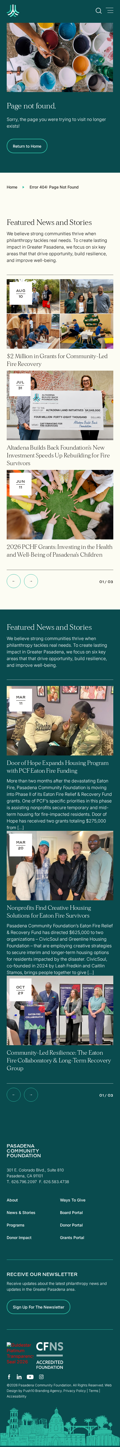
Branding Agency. (49, 1391)
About (12, 1200)
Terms (93, 1391)
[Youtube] (30, 1376)
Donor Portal (71, 1225)
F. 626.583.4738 (54, 1181)
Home (12, 187)
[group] (60, 325)
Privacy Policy (74, 1391)
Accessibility (17, 1396)
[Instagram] (41, 1376)
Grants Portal (72, 1237)
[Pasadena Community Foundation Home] (27, 15)
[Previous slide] (14, 581)
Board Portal (71, 1212)
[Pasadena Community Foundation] (20, 1355)
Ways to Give (72, 1200)
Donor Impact (19, 1237)
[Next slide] (31, 581)
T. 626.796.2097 (22, 1181)
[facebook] (9, 1376)
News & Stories (21, 1212)
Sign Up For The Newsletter (38, 1307)
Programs (16, 1225)
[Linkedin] (19, 1376)
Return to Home (27, 146)
